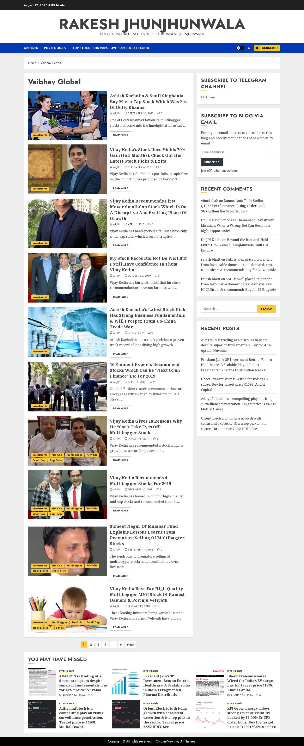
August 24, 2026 (242, 695)
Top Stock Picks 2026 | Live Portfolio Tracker (111, 48)
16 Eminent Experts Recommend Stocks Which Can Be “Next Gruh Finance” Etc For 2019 (145, 370)
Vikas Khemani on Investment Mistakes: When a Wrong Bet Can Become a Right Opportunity (237, 225)
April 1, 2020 (136, 224)
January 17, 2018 (139, 606)
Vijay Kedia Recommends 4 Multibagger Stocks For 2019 (140, 480)
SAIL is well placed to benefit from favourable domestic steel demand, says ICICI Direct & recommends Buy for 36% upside (238, 264)
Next (130, 644)
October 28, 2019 (139, 276)
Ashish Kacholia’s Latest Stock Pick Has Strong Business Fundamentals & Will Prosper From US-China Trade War (148, 318)
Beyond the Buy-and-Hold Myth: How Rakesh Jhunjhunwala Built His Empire (234, 245)
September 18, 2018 (140, 550)
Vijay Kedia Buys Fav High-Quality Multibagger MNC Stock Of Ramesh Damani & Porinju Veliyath (148, 594)
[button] (249, 48)
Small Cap (39, 460)
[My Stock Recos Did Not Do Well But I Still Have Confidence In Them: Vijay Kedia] (67, 278)
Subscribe (270, 48)
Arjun (117, 113)
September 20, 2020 (140, 113)
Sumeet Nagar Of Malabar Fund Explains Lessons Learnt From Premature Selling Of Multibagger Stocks (147, 534)
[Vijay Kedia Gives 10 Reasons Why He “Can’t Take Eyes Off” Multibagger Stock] (67, 441)
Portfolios (53, 48)
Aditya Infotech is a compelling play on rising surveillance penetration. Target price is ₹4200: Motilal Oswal (238, 404)
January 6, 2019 (138, 439)
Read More (120, 135)
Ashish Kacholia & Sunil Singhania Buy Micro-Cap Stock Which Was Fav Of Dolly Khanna (149, 101)
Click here (208, 97)
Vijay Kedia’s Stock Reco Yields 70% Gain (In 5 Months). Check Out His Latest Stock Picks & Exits (148, 155)
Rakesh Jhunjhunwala (152, 24)
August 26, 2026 (74, 695)
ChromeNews (165, 741)
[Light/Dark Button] (240, 48)
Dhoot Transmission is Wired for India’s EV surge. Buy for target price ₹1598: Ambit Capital (234, 384)
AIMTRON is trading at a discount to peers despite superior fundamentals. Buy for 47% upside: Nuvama (236, 345)
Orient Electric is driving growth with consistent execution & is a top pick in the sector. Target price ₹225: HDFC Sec (233, 423)
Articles (31, 48)
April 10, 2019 (137, 382)
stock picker (40, 571)
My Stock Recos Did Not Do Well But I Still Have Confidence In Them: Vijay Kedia (148, 264)
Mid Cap (57, 455)
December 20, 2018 (140, 489)
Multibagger (74, 455)
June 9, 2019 (136, 333)
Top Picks (56, 460)
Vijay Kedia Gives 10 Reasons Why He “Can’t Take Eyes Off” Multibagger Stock (146, 426)
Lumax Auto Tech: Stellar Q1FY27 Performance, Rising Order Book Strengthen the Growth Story (233, 205)
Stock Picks (59, 571)
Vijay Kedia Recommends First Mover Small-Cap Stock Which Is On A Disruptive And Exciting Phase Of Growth (148, 209)
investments (40, 135)
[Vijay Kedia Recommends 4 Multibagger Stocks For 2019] (67, 494)
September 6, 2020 (140, 167)
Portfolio (91, 455)
